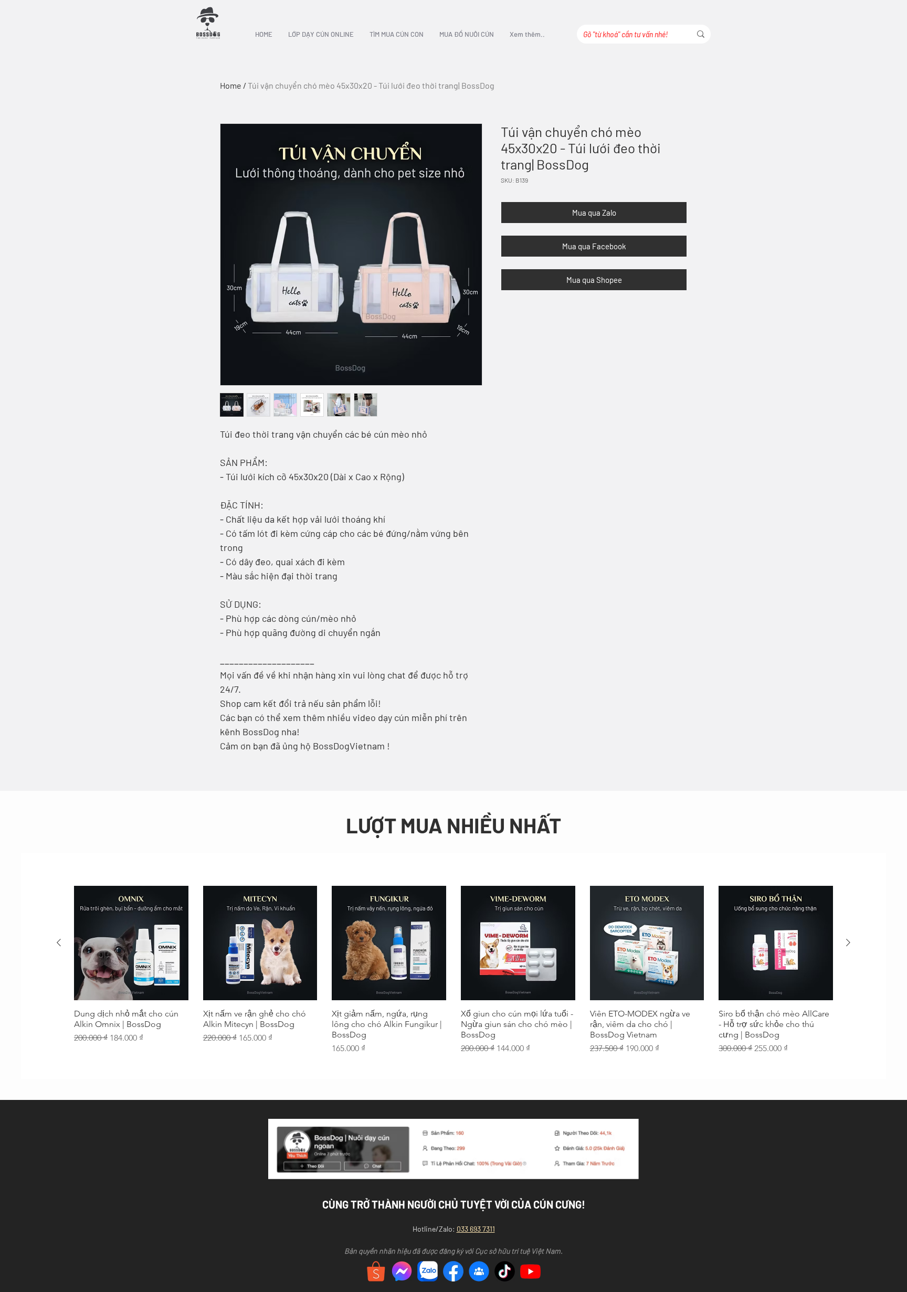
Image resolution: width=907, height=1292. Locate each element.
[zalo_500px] (427, 1271)
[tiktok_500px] (504, 1271)
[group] (453, 975)
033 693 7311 (476, 1228)
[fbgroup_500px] (479, 1271)
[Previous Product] (58, 942)
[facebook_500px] (453, 1271)
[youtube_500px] (530, 1271)
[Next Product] (848, 942)
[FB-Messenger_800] (402, 1271)
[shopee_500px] (376, 1271)
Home (230, 85)
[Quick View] (131, 943)
